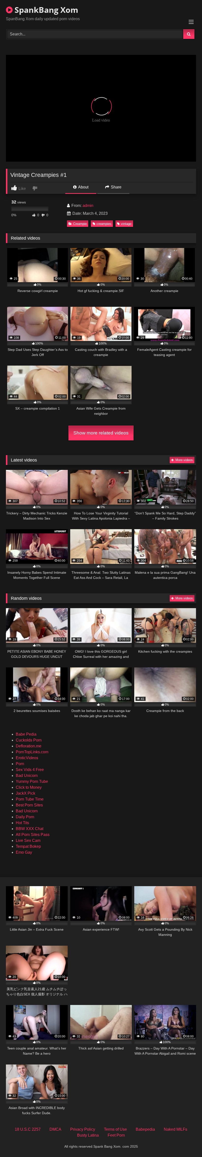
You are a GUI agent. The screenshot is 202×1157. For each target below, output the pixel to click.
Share (115, 187)
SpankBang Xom (45, 9)
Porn (20, 764)
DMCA (55, 1129)
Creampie (80, 224)
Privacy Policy (82, 1129)
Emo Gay (24, 852)
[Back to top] (186, 1142)
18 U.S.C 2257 (28, 1129)
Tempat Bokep (28, 846)
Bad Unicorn (27, 775)
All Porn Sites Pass (33, 835)
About (82, 187)
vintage (126, 224)
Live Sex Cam (28, 840)
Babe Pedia (26, 734)
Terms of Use (115, 1129)
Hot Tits (22, 823)
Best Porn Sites (29, 805)
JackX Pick (25, 793)
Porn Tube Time (30, 799)
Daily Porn (25, 817)
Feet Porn (116, 1135)
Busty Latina (88, 1135)
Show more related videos (101, 432)
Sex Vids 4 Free (30, 770)
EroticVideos (27, 758)
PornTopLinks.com (32, 752)
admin (88, 205)
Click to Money (29, 787)
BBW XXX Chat (29, 829)
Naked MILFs (175, 1129)
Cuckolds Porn (29, 740)
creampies (104, 224)
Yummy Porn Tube (32, 781)
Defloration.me (28, 746)
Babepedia (145, 1129)
